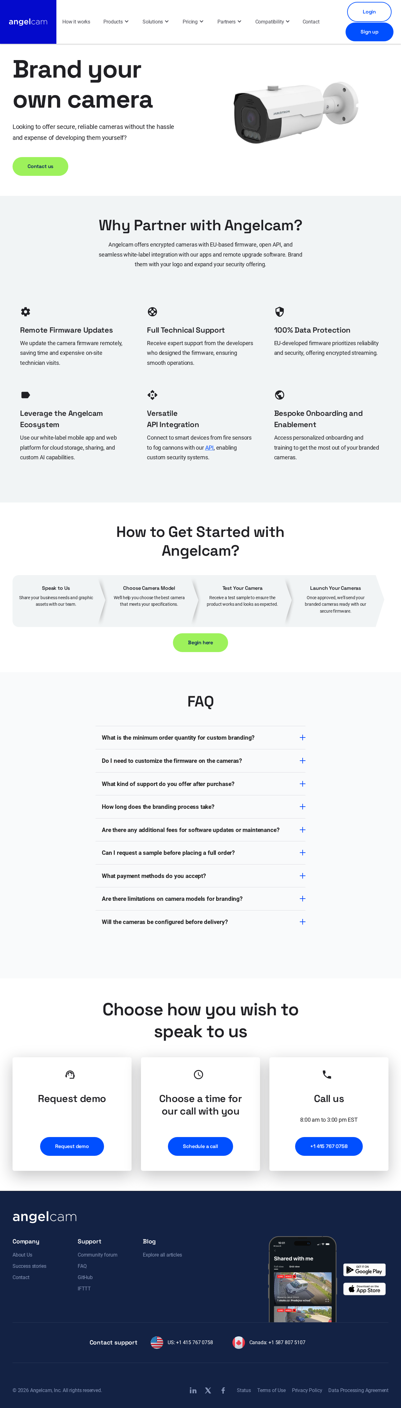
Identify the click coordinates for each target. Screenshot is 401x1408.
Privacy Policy (307, 1390)
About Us (22, 1255)
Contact (311, 22)
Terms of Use (271, 1390)
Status (244, 1390)
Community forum (97, 1255)
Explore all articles (162, 1255)
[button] (115, 22)
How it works (76, 22)
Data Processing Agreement (358, 1390)
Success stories (29, 1266)
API (209, 447)
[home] (28, 22)
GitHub (85, 1277)
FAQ (82, 1266)
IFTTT (84, 1289)
